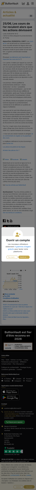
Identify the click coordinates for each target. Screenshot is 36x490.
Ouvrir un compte (25, 257)
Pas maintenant (13, 257)
